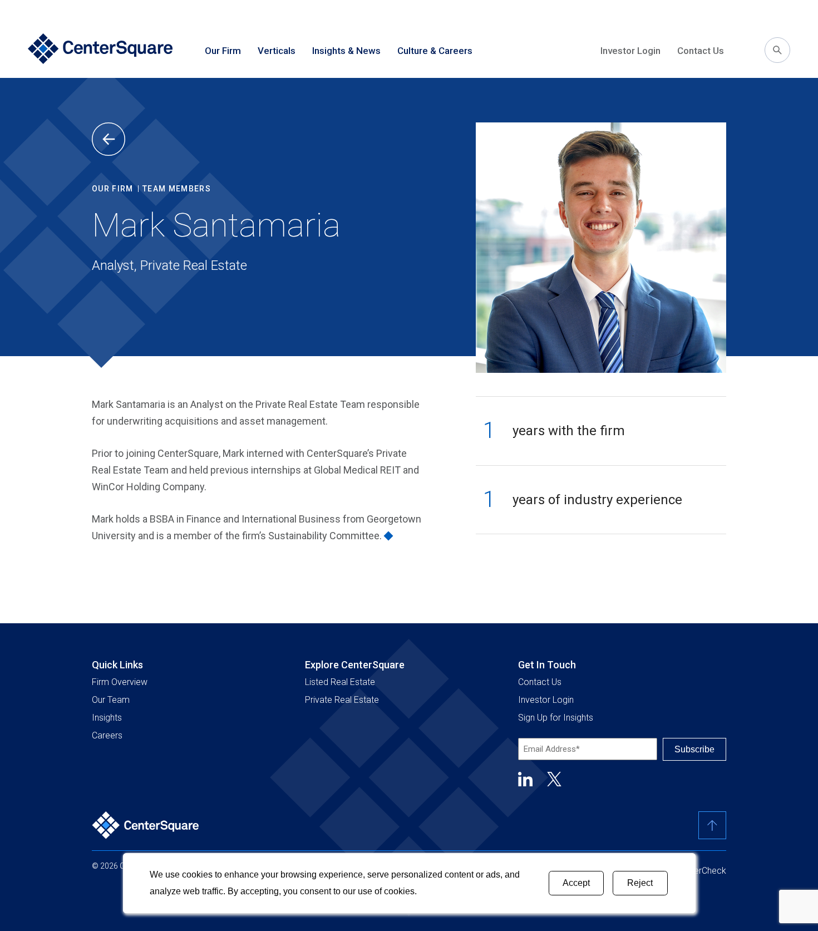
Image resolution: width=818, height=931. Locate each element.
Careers (107, 735)
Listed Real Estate (340, 682)
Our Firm (113, 188)
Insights (107, 717)
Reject (640, 883)
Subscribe (694, 749)
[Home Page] (100, 50)
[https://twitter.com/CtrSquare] (554, 779)
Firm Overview (119, 682)
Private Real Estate (342, 699)
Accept (576, 883)
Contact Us (700, 50)
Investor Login (630, 50)
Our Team (111, 699)
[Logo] (146, 825)
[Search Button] (777, 50)
